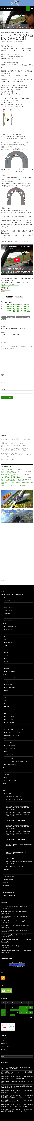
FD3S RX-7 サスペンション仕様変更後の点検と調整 (15, 925)
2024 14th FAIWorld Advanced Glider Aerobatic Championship (19, 862)
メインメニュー (32, 8)
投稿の (4, 1043)
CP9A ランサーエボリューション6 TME (13, 729)
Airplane (5, 787)
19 (26, 1010)
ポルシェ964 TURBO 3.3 (10, 780)
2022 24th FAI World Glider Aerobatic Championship (16, 853)
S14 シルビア (7, 655)
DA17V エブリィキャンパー (10, 745)
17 (17, 1010)
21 (3, 1012)
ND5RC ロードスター (9, 684)
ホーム (2, 591)
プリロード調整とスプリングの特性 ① (11, 471)
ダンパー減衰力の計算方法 (8, 480)
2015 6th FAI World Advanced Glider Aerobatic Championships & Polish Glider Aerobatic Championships (18, 814)
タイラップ (11, 41)
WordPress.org (5, 1049)
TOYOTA (5, 597)
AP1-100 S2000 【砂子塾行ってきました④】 (17, 311)
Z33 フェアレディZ (8, 636)
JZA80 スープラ (8, 610)
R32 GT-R (6, 661)
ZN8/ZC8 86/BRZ (8, 620)
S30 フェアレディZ (8, 629)
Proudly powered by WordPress (8, 1119)
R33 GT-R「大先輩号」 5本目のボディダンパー (14, 935)
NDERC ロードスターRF (9, 687)
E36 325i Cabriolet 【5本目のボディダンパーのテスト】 (16, 950)
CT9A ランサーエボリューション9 (12, 732)
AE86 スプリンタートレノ (10, 600)
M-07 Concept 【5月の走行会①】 (10, 333)
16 (12, 1010)
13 (30, 1007)
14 (3, 1010)
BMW (4, 767)
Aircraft (3, 783)
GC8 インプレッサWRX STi (10, 755)
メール (3, 382)
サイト (3, 389)
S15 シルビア (7, 658)
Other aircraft (7, 873)
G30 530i (6, 774)
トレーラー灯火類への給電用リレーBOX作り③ (14, 907)
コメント (3, 352)
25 (21, 1012)
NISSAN (4, 623)
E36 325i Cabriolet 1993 (9, 892)
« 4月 (2, 1017)
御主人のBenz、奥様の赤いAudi (15, 1078)
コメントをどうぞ (19, 41)
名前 (3, 375)
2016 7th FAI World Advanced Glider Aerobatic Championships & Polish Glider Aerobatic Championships (18, 827)
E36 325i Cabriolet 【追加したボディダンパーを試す (15, 916)
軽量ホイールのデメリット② (9, 485)
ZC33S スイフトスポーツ (10, 748)
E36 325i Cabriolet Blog (10, 895)
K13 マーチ (7, 649)
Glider (4, 790)
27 (30, 1012)
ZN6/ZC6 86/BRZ (8, 617)
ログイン (3, 1040)
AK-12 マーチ (7, 645)
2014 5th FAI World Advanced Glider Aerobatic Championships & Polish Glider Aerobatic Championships (18, 820)
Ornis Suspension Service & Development (13, 32)
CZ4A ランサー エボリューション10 (12, 735)
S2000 (27, 32)
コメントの (5, 1046)
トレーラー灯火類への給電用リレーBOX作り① (14, 930)
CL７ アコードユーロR (9, 710)
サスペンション (10, 317)
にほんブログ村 (6, 287)
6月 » (31, 1017)
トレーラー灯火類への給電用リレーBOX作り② (14, 911)
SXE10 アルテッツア (9, 607)
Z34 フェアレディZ (8, 639)
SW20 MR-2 (7, 604)
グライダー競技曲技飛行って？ (13, 796)
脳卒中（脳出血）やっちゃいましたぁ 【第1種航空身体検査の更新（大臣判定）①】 (16, 1110)
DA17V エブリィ (8, 742)
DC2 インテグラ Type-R (9, 713)
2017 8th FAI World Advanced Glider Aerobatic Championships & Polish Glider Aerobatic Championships (18, 833)
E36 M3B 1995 (6, 885)
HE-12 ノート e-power (10, 671)
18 (21, 1010)
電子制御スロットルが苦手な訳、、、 (11, 474)
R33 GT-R (6, 665)
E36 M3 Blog (7, 889)
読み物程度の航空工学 (8, 879)
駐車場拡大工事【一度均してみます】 (11, 946)
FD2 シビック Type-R (9, 719)
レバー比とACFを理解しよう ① (9, 476)
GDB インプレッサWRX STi (10, 758)
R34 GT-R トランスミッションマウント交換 (13, 921)
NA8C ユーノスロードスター (11, 677)
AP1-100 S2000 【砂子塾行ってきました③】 (17, 309)
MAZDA (4, 674)
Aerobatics (7, 793)
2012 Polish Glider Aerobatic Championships (18, 803)
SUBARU (5, 751)
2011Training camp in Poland (14, 799)
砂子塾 (3, 319)
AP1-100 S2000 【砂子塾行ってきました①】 (17, 306)
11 (21, 1007)
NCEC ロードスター (9, 681)
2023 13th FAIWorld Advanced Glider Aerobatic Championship (19, 857)
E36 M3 (6, 771)
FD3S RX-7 (6, 690)
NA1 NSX (6, 706)
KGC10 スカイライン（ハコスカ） (12, 626)
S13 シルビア (7, 652)
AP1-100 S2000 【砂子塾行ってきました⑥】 (17, 304)
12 (26, 1007)
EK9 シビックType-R (9, 716)
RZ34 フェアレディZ (9, 642)
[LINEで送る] (19, 296)
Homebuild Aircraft (8, 876)
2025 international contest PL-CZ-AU (16, 866)
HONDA (4, 697)
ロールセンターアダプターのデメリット (12, 477)
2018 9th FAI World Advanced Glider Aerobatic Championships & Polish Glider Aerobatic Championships (18, 839)
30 (12, 1015)
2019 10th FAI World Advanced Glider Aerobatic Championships (19, 845)
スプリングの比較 (6, 473)
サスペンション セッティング (23, 317)
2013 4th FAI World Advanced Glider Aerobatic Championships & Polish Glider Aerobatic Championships (18, 808)
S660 (5, 700)
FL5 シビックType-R (9, 722)
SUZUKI (4, 738)
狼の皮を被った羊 (7, 8)
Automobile (4, 882)
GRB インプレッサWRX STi (10, 764)
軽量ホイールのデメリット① (9, 469)
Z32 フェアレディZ (8, 633)
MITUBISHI (5, 726)
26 (26, 1012)
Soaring (6, 869)
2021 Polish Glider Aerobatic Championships (18, 849)
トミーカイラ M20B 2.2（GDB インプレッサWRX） (16, 761)
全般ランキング (5, 292)
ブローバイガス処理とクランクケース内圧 (12, 479)
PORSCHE (5, 777)
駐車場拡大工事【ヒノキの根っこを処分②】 (13, 1081)
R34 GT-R (6, 668)
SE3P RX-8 (6, 694)
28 (3, 1015)
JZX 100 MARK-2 (8, 613)
